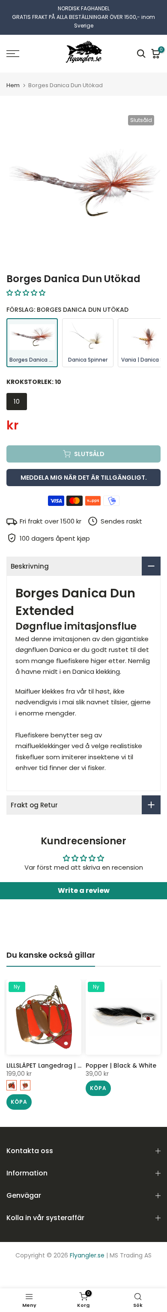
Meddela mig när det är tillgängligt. (84, 477)
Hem (13, 85)
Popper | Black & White (121, 1065)
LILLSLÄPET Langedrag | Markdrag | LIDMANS (72, 1065)
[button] (25, 292)
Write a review (84, 890)
